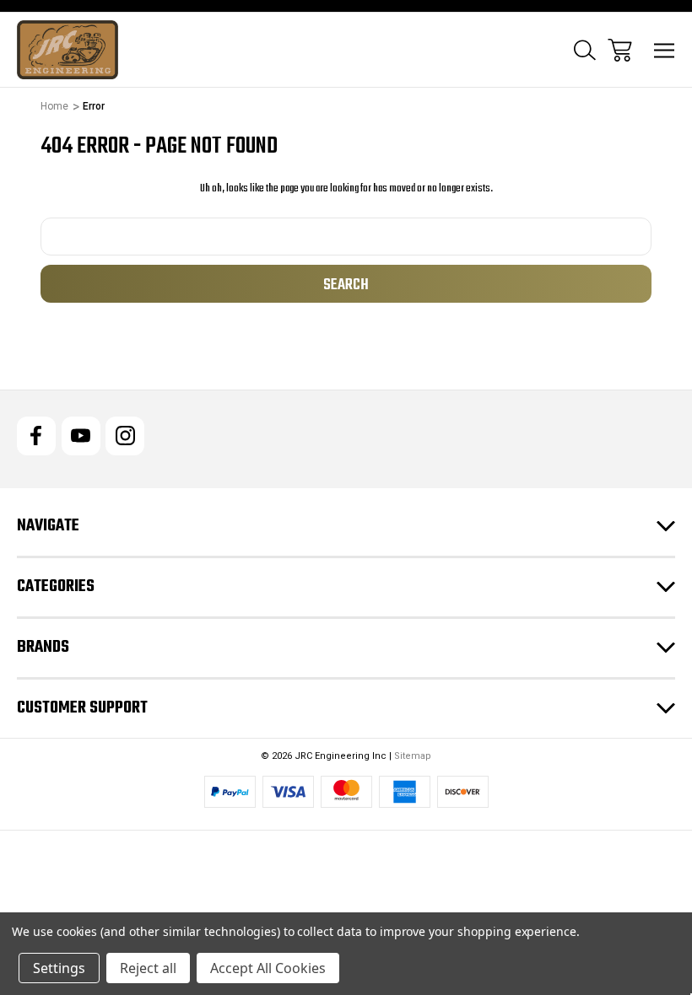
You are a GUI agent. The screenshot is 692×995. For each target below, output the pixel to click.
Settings (59, 968)
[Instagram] (124, 436)
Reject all (148, 968)
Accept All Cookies (268, 968)
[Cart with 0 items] (620, 50)
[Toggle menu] (664, 50)
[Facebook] (36, 436)
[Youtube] (81, 436)
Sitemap (412, 755)
